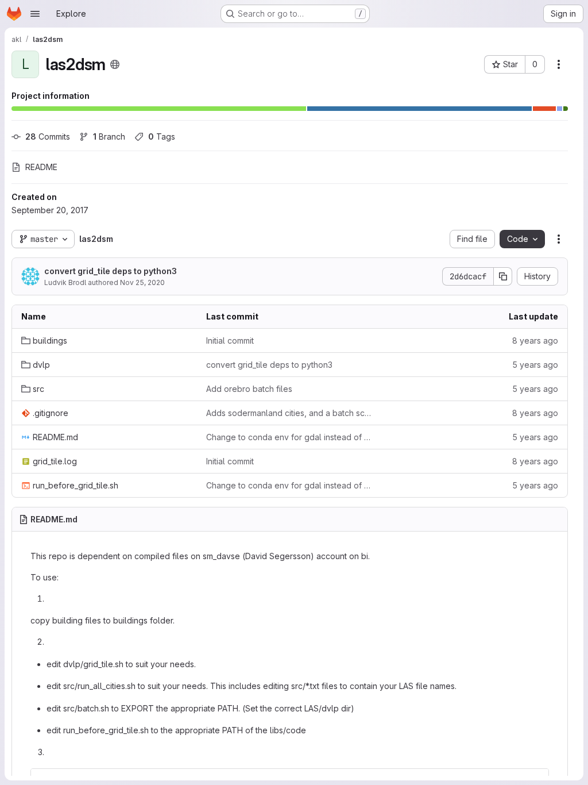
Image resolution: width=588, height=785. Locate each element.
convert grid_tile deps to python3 (110, 271)
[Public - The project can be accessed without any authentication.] (114, 64)
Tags (161, 136)
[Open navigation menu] (35, 14)
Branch (109, 136)
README (41, 167)
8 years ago (535, 340)
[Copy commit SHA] (503, 276)
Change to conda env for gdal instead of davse (289, 437)
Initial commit (230, 340)
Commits (47, 136)
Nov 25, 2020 (142, 282)
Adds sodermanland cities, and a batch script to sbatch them (289, 413)
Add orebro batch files (249, 389)
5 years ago (535, 365)
